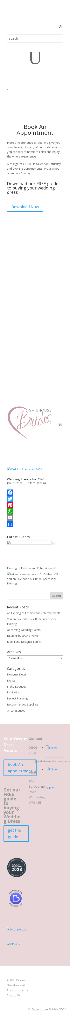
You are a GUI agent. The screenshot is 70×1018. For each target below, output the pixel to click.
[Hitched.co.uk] (17, 929)
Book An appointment (20, 768)
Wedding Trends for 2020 (25, 479)
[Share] (35, 524)
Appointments (17, 990)
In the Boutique (16, 686)
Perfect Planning (36, 483)
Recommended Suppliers (22, 704)
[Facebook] (35, 493)
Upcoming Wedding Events (24, 630)
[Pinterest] (35, 505)
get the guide (14, 833)
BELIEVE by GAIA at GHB (22, 635)
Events (11, 680)
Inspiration (13, 692)
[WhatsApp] (35, 511)
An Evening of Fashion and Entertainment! (33, 613)
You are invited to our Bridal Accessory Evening (31, 581)
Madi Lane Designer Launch (24, 642)
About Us (14, 995)
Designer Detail (16, 674)
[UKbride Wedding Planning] (13, 944)
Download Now (25, 206)
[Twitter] (35, 499)
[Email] (35, 517)
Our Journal (16, 985)
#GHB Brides (16, 980)
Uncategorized (16, 710)
